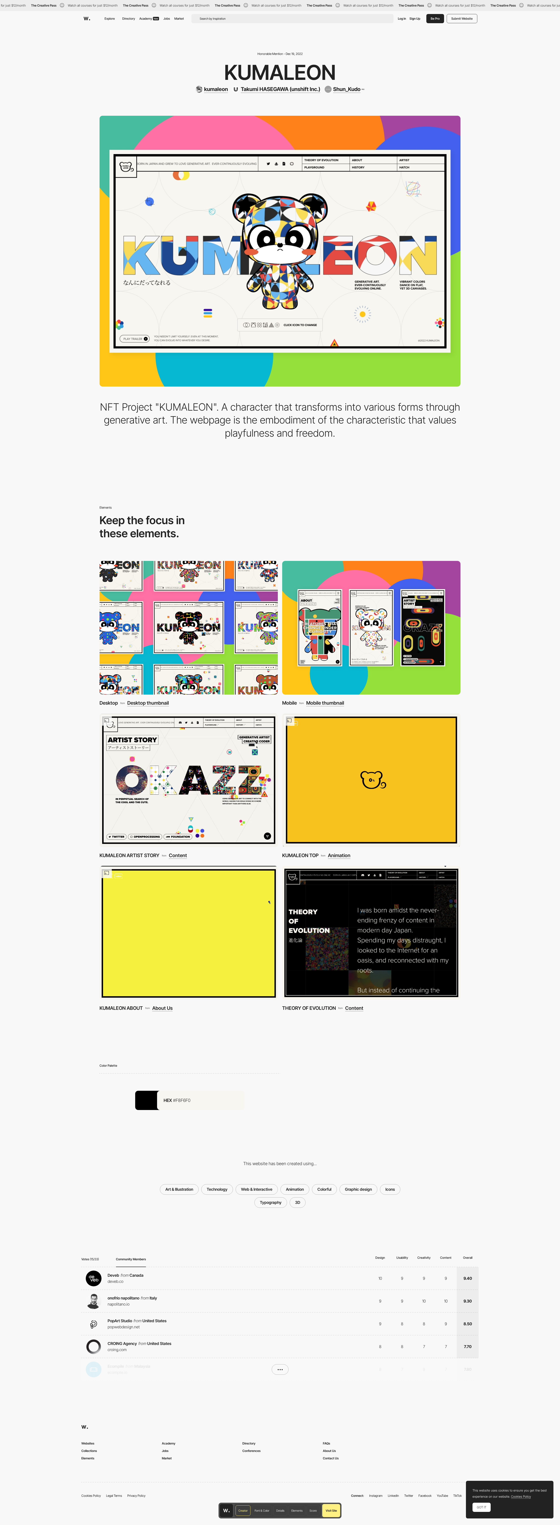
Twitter (408, 1495)
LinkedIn (393, 1495)
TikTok (457, 1495)
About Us (162, 1008)
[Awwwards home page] (226, 1510)
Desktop (109, 703)
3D (297, 1202)
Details (280, 1510)
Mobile (289, 703)
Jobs (166, 18)
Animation (339, 855)
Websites (87, 1443)
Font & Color (262, 1510)
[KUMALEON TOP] (371, 780)
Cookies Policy (91, 1495)
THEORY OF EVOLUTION (309, 1008)
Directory (128, 18)
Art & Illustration (179, 1189)
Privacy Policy (136, 1495)
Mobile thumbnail (325, 702)
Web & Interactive (256, 1189)
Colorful (324, 1189)
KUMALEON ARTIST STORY (129, 855)
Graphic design (358, 1189)
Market (179, 18)
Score (313, 1510)
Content (178, 855)
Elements (297, 1510)
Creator (243, 1510)
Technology (217, 1189)
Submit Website (462, 18)
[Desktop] (189, 628)
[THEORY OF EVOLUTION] (371, 933)
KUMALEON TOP (300, 855)
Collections (89, 1451)
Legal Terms (114, 1495)
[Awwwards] (87, 18)
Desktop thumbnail (148, 702)
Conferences (251, 1451)
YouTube (442, 1495)
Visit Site (331, 1510)
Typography (271, 1202)
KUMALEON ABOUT (121, 1008)
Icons (390, 1189)
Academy (148, 18)
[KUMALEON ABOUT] (189, 933)
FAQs (326, 1443)
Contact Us (331, 1458)
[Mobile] (371, 628)
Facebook (425, 1495)
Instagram (376, 1495)
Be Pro (435, 18)
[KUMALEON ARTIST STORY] (189, 780)
